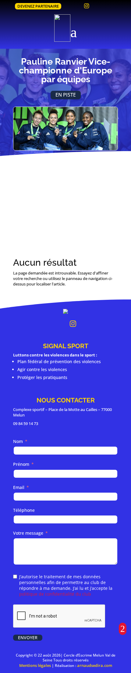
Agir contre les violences (42, 369)
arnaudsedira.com (94, 665)
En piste (65, 94)
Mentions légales (35, 665)
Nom (18, 441)
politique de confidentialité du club (55, 594)
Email (18, 487)
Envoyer (27, 637)
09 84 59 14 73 (25, 423)
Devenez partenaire (38, 6)
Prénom (21, 464)
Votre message (28, 533)
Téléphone (24, 510)
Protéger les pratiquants (42, 377)
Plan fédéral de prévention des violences (59, 361)
